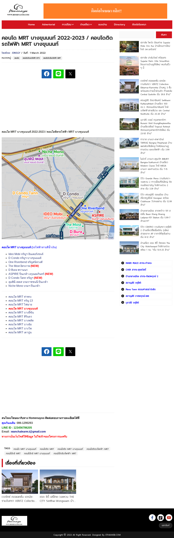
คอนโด (16, 58)
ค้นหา (164, 35)
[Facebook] (152, 517)
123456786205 (23, 427)
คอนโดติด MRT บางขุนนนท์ (70, 449)
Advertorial (48, 24)
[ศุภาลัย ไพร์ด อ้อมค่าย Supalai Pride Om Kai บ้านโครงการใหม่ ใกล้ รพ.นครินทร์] (129, 46)
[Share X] (70, 73)
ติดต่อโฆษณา (139, 24)
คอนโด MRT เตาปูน (20, 332)
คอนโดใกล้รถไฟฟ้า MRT (52, 58)
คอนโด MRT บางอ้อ (20, 324)
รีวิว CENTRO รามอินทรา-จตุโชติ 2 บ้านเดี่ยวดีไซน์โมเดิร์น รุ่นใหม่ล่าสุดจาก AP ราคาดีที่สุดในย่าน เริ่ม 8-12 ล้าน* (156, 232)
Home (31, 24)
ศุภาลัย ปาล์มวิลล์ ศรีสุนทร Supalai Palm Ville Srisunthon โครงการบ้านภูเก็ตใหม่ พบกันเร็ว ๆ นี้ (155, 62)
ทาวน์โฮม (66, 24)
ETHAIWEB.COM (113, 534)
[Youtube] (169, 517)
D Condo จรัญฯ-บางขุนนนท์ (24, 258)
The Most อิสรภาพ (19, 265)
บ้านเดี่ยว (85, 24)
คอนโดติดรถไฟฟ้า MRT (98, 449)
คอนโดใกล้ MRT (13, 453)
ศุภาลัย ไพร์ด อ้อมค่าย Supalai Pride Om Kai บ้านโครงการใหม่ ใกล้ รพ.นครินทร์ (155, 46)
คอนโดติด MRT (47, 449)
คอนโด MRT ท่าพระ (20, 296)
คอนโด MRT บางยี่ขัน (21, 312)
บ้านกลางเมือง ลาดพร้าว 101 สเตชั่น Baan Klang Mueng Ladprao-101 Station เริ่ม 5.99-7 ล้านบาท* (156, 216)
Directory (119, 24)
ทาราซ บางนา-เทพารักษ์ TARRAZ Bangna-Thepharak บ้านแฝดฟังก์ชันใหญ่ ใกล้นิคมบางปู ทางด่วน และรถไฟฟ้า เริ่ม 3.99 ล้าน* (156, 146)
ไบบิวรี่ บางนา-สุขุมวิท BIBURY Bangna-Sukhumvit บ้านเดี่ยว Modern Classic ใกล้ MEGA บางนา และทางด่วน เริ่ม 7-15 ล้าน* (155, 165)
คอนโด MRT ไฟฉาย (20, 304)
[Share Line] (58, 73)
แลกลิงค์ (165, 525)
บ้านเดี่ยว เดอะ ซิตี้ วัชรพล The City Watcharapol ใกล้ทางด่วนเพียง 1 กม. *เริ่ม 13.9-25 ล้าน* (155, 246)
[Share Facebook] (46, 73)
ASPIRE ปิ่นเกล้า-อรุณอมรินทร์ (26, 273)
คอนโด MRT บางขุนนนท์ (25, 449)
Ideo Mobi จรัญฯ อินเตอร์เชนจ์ (25, 254)
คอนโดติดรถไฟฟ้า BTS (31, 58)
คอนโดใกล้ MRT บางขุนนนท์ (37, 453)
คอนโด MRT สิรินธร (20, 316)
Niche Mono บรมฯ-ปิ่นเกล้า (24, 285)
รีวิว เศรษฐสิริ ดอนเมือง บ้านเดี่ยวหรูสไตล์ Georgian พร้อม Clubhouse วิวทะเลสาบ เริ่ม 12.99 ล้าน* (156, 199)
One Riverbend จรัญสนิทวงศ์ (25, 262)
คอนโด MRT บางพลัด (21, 320)
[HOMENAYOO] (19, 9)
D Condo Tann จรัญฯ (20, 277)
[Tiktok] (160, 517)
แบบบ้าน (102, 24)
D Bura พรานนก (18, 269)
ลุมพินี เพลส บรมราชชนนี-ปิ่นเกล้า (28, 281)
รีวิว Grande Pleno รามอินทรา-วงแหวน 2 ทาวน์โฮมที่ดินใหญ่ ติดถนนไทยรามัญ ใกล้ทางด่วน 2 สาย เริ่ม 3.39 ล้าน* (156, 183)
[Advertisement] (27, 386)
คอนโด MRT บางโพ (20, 328)
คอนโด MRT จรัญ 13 (20, 300)
